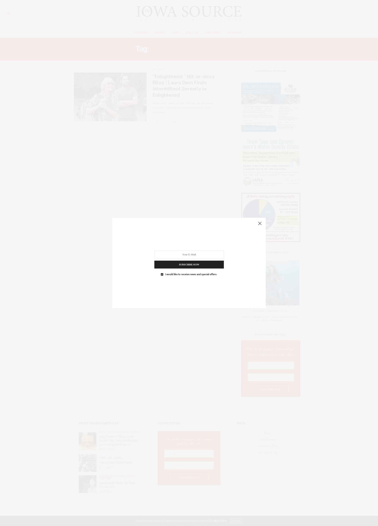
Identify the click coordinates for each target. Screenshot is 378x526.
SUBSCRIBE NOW (189, 264)
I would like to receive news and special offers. (191, 274)
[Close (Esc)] (260, 224)
